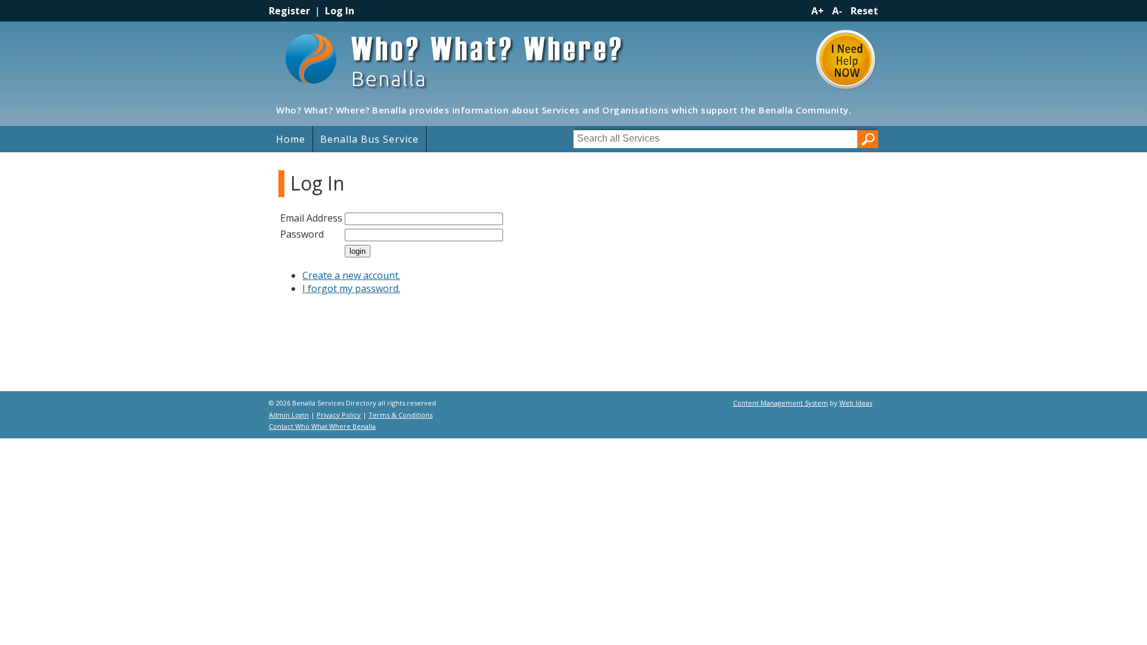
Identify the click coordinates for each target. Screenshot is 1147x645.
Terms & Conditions (401, 414)
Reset (864, 10)
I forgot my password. (351, 288)
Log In (339, 10)
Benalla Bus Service (369, 139)
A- (837, 10)
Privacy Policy (339, 414)
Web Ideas (855, 402)
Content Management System (780, 402)
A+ (817, 10)
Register (289, 10)
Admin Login (289, 414)
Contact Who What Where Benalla (322, 426)
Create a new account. (351, 275)
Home (290, 139)
